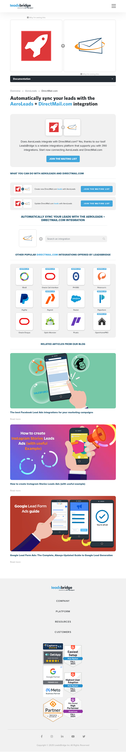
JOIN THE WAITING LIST (63, 159)
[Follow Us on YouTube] (73, 737)
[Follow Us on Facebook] (42, 737)
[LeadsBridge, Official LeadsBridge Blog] (21, 6)
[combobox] (76, 239)
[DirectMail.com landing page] (90, 46)
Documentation (21, 79)
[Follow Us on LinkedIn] (62, 737)
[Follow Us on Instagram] (52, 737)
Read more (15, 419)
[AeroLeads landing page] (36, 46)
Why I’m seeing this (37, 17)
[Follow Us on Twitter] (84, 737)
